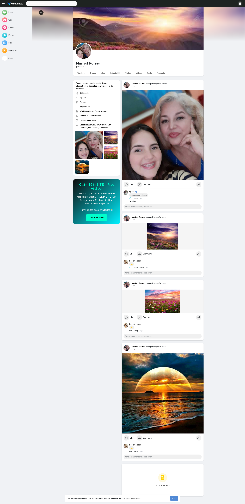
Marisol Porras (138, 84)
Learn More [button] (135, 498)
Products (161, 73)
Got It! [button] (174, 498)
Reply (141, 267)
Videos (139, 73)
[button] (51, 3)
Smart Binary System (98, 111)
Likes (103, 73)
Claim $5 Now (96, 217)
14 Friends (84, 93)
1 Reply (134, 201)
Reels (149, 73)
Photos (128, 73)
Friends (114, 73)
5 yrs (133, 86)
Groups (93, 73)
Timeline (80, 73)
